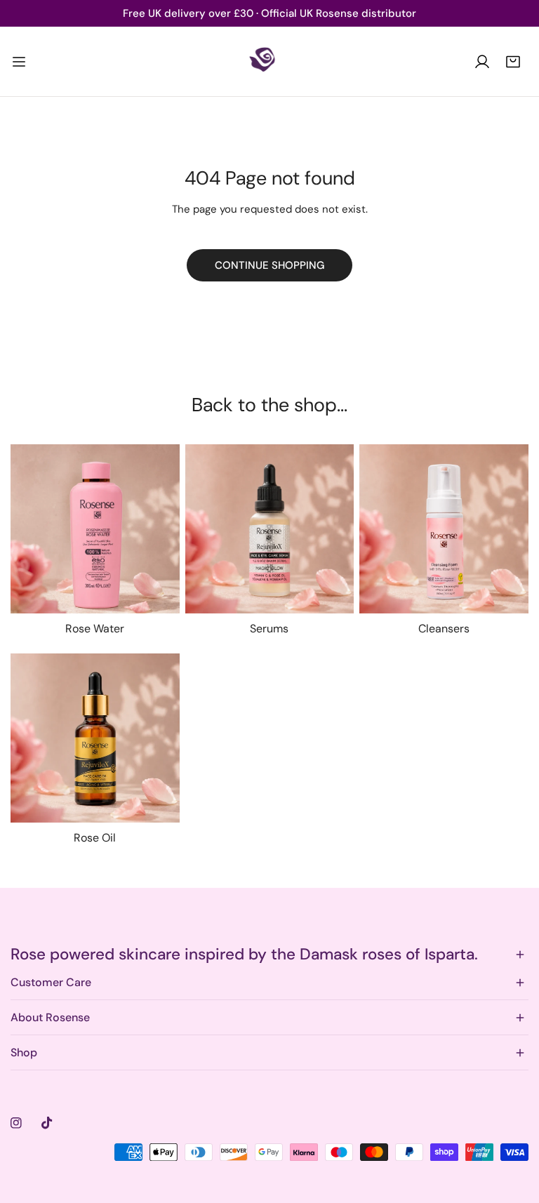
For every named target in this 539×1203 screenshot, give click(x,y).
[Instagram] (16, 1123)
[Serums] (269, 528)
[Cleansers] (443, 528)
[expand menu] (19, 61)
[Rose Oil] (95, 738)
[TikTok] (47, 1123)
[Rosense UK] (269, 61)
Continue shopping (269, 265)
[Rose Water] (95, 528)
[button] (513, 61)
